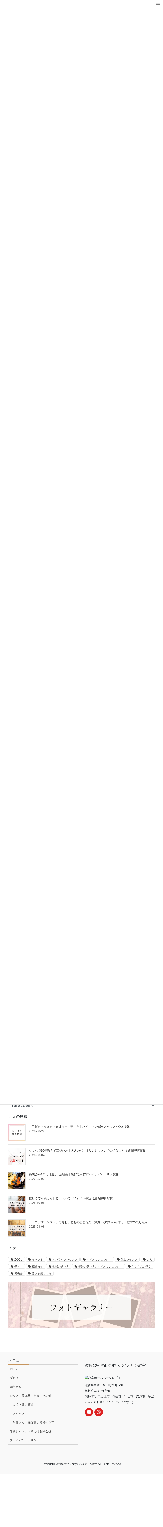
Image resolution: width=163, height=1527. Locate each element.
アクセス (19, 1413)
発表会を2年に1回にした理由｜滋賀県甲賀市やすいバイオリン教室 (73, 1174)
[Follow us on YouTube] (89, 1412)
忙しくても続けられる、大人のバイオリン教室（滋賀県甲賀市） (72, 1198)
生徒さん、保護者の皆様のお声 (33, 1422)
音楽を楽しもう (41, 1273)
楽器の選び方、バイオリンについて (100, 1266)
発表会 (18, 1273)
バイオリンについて (99, 1259)
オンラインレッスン (64, 1259)
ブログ (14, 1378)
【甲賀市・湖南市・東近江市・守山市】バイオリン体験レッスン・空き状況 (79, 1126)
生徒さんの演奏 (141, 1266)
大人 (149, 1259)
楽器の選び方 (60, 1266)
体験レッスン (129, 1259)
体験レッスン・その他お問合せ (30, 1431)
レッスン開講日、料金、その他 (30, 1395)
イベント (37, 1259)
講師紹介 (16, 1386)
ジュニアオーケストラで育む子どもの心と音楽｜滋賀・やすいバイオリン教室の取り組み (88, 1222)
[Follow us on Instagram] (98, 1412)
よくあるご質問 (23, 1404)
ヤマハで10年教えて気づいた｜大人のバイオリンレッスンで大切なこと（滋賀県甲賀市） (88, 1150)
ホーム (14, 1369)
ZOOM (18, 1259)
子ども (18, 1266)
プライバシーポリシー (24, 1440)
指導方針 (37, 1266)
